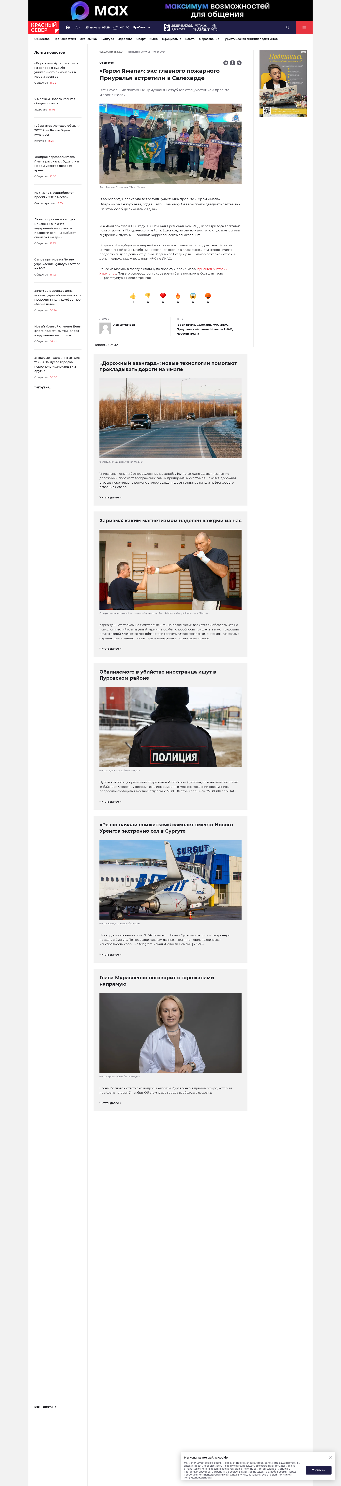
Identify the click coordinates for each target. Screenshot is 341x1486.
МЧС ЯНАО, (221, 324)
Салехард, (205, 324)
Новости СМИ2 (106, 345)
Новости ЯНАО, (221, 329)
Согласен (319, 1470)
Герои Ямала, (187, 324)
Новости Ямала (188, 333)
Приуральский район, (193, 329)
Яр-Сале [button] (139, 27)
